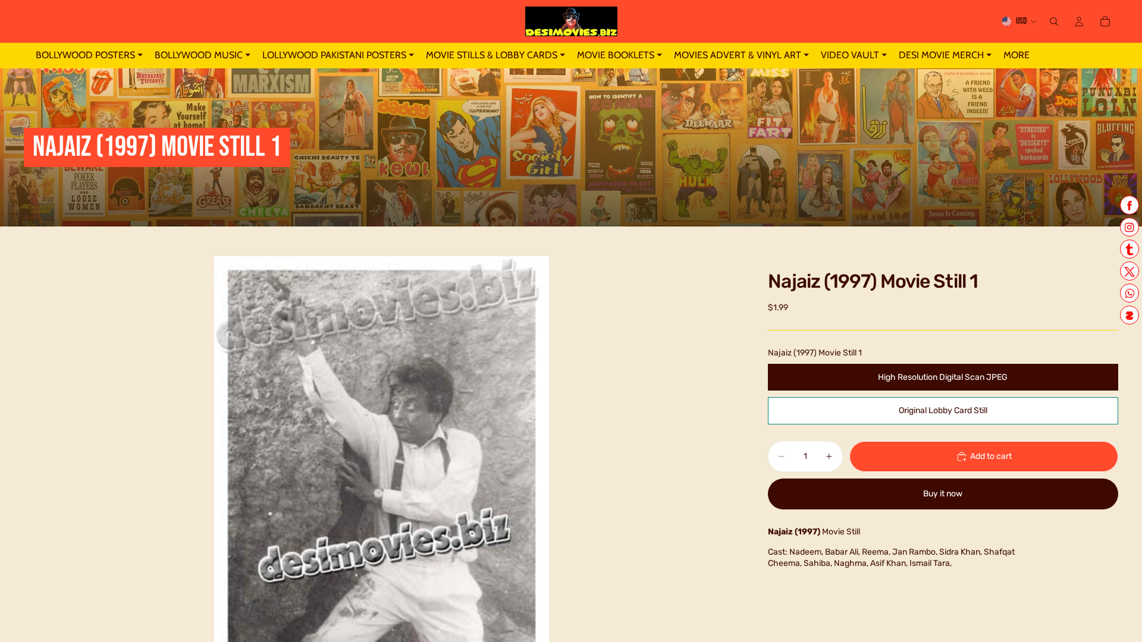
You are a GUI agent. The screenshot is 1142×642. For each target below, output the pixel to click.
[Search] (1054, 21)
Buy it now (942, 494)
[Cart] (1105, 21)
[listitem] (1016, 56)
